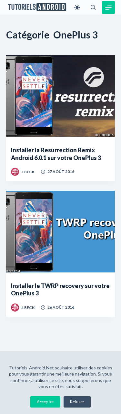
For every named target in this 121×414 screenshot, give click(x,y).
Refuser (77, 401)
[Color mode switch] (77, 7)
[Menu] (108, 7)
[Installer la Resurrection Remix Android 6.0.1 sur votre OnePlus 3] (60, 96)
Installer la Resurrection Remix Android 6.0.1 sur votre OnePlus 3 (56, 153)
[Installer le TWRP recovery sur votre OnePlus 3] (60, 231)
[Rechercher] (93, 7)
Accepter (45, 401)
